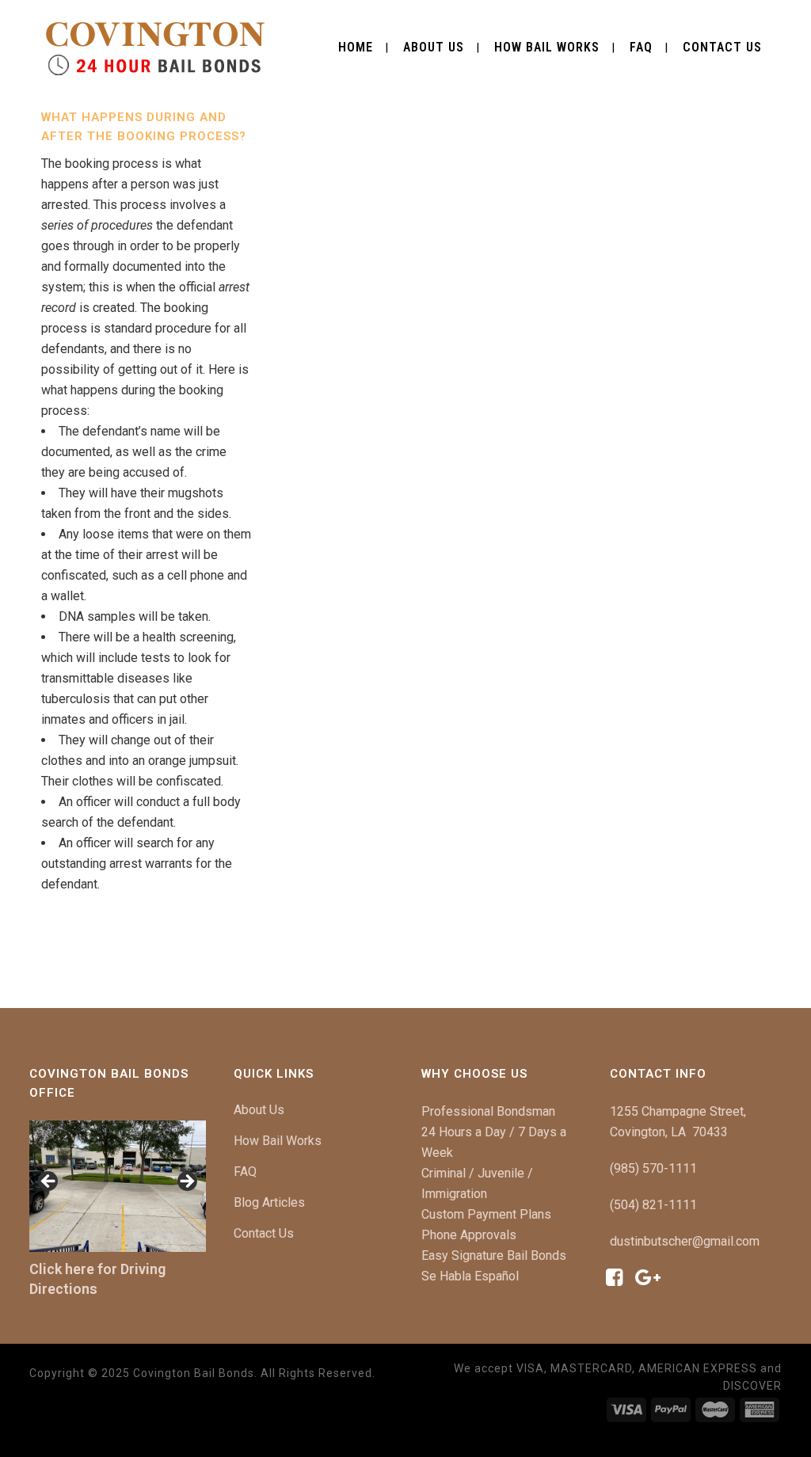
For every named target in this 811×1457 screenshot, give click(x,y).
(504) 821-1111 (653, 1204)
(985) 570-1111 (653, 1168)
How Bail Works (278, 1140)
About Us (259, 1109)
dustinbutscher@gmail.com (685, 1241)
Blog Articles (269, 1202)
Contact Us (264, 1233)
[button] (49, 1182)
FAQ (245, 1171)
